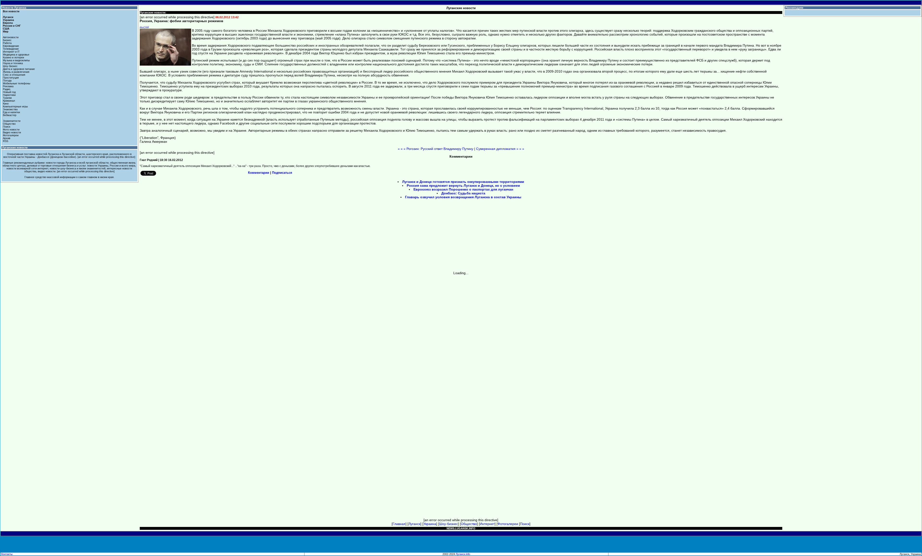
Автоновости (10, 37)
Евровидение (11, 45)
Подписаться (282, 172)
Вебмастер (9, 115)
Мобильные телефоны (16, 83)
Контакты (6, 554)
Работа (7, 43)
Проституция (11, 77)
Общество (9, 123)
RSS (5, 141)
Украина (8, 20)
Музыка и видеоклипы (16, 60)
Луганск (8, 17)
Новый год (9, 92)
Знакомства (10, 109)
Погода (7, 80)
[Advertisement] (420, 236)
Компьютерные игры (15, 106)
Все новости (11, 11)
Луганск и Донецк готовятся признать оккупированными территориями (463, 182)
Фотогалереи (10, 135)
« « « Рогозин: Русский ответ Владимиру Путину (435, 149)
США (6, 28)
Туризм (7, 97)
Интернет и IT (11, 51)
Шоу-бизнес (10, 66)
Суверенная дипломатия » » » (500, 149)
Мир (5, 31)
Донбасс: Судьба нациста (463, 193)
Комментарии (258, 172)
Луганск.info (463, 554)
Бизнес (7, 40)
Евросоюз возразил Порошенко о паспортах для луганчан (463, 189)
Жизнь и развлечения (16, 71)
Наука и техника (13, 63)
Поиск (6, 126)
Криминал (9, 100)
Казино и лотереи (13, 57)
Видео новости (12, 132)
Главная (399, 524)
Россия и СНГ (12, 25)
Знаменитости (11, 120)
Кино (6, 103)
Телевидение (11, 48)
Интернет (487, 524)
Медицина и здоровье (16, 54)
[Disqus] (461, 335)
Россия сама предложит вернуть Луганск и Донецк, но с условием (463, 185)
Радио (6, 89)
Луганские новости (15, 147)
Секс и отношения (14, 74)
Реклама (8, 86)
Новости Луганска (14, 7)
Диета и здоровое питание (19, 69)
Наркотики (9, 94)
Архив (6, 138)
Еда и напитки (11, 112)
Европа (8, 22)
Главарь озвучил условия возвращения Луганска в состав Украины (463, 197)
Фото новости (11, 129)
